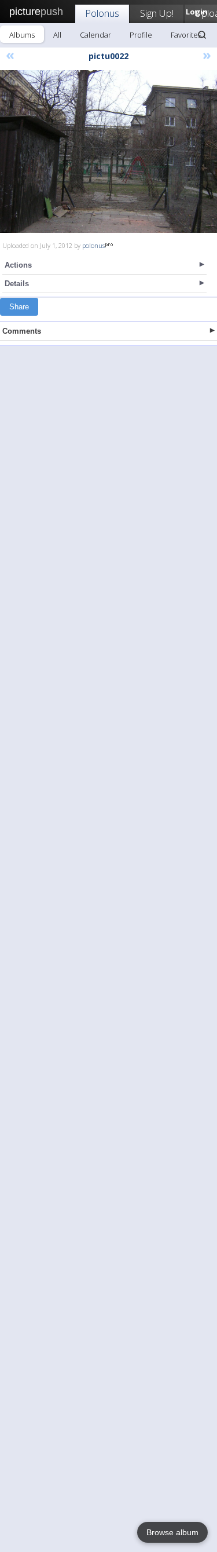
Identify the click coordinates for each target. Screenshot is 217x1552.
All (57, 35)
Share (19, 306)
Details (17, 283)
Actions (18, 265)
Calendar (95, 35)
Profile (141, 35)
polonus (93, 245)
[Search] (202, 34)
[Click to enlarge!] (108, 151)
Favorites (186, 35)
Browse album (172, 1532)
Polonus (102, 13)
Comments (21, 331)
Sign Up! (157, 13)
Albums (22, 35)
